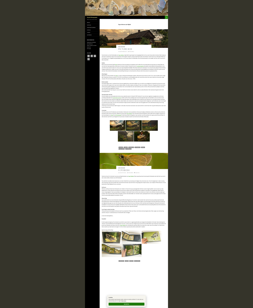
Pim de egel (89, 48)
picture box (137, 147)
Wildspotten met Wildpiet (91, 42)
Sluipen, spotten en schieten (92, 45)
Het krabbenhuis (90, 43)
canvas (125, 147)
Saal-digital (121, 55)
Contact (88, 32)
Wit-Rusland (128, 148)
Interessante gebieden (91, 27)
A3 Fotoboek (118, 115)
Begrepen (126, 304)
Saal (116, 64)
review (143, 147)
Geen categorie (121, 46)
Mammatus (131, 147)
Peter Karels (131, 51)
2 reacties (137, 172)
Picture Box (125, 49)
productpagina (140, 66)
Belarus (120, 147)
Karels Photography (92, 17)
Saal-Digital (131, 176)
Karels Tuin (89, 47)
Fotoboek (124, 170)
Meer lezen (123, 300)
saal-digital (121, 148)
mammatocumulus (117, 97)
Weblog (88, 22)
